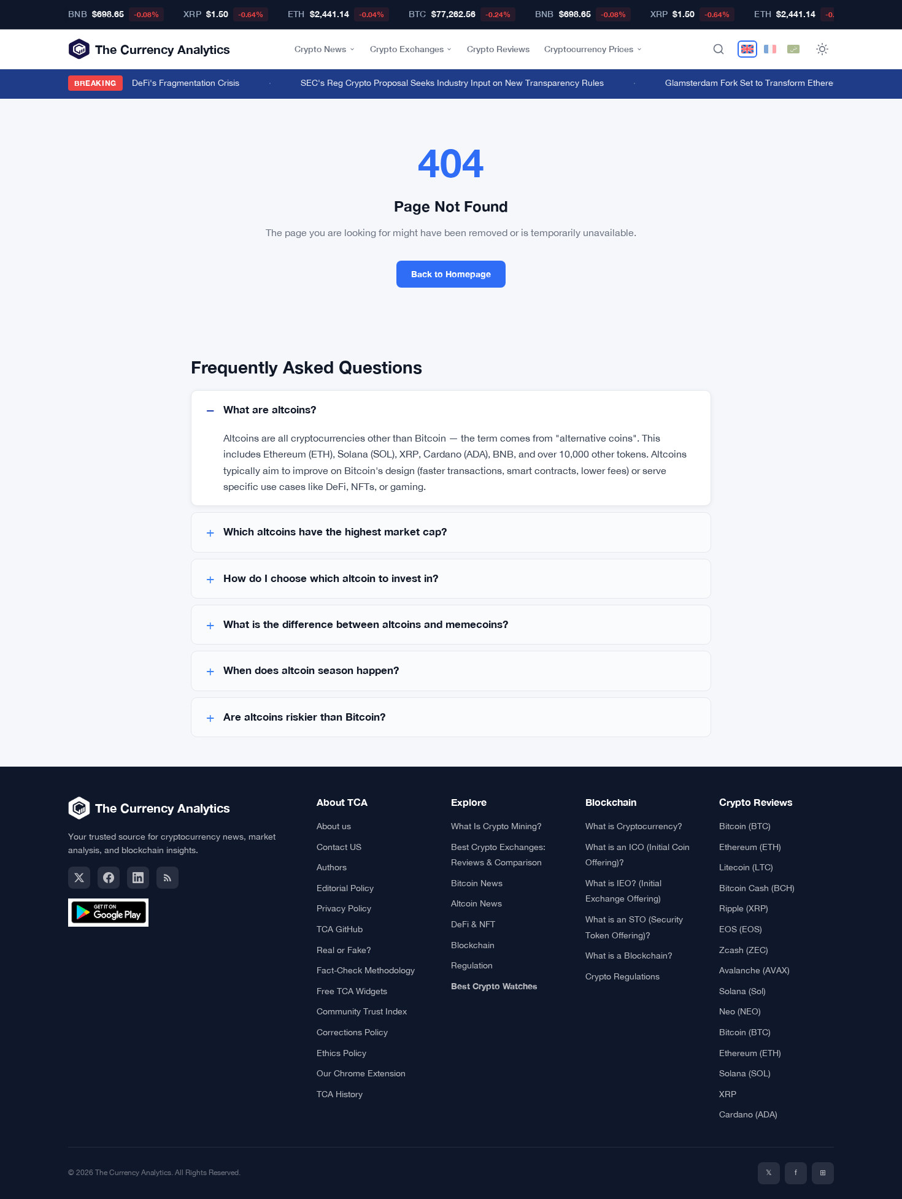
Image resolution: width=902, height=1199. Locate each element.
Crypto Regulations (622, 976)
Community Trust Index (362, 1011)
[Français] (770, 49)
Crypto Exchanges (407, 49)
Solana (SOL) (745, 1073)
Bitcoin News (477, 883)
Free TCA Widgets (352, 991)
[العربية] (793, 49)
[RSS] (167, 878)
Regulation (472, 965)
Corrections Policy (352, 1032)
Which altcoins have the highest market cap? (335, 532)
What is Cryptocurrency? (633, 826)
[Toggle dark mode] (822, 49)
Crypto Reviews (498, 49)
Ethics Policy (341, 1053)
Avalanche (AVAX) (754, 970)
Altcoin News (476, 903)
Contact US (339, 847)
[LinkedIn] (138, 878)
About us (334, 826)
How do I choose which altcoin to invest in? (330, 578)
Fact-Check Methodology (366, 970)
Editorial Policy (345, 888)
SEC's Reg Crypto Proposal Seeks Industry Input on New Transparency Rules (448, 83)
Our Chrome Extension (361, 1073)
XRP (727, 1094)
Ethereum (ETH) (750, 847)
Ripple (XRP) (743, 908)
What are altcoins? (269, 410)
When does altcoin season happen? (311, 670)
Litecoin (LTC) (746, 867)
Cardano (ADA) (748, 1114)
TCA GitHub (340, 929)
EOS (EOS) (740, 929)
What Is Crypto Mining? (496, 826)
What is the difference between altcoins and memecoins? (365, 624)
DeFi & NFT (473, 924)
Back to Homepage (451, 274)
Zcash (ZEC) (743, 950)
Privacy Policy (344, 908)
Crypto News (320, 49)
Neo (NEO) (740, 1011)
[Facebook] (109, 878)
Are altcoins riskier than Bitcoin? (304, 717)
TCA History (340, 1094)
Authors (332, 867)
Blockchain (473, 945)
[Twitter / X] (79, 878)
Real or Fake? (344, 950)
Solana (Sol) (742, 991)
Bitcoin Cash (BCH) (757, 888)
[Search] (718, 49)
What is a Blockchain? (629, 955)
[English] (747, 49)
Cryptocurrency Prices (588, 49)
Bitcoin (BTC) (745, 826)
